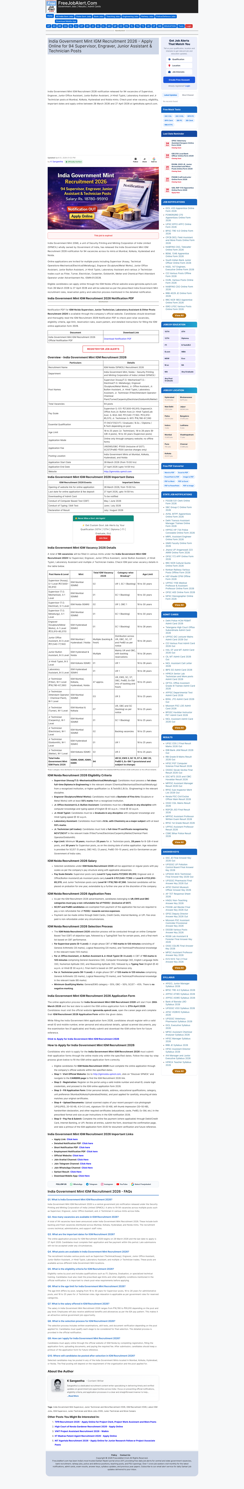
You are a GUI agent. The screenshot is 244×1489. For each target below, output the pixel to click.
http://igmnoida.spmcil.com (118, 471)
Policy (114, 1455)
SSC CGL (168, 116)
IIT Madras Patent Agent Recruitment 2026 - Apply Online (86, 1436)
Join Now (103, 538)
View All (179, 315)
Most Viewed (188, 95)
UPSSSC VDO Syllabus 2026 (180, 1008)
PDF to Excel (183, 481)
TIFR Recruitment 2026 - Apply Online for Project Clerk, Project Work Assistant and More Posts (105, 1422)
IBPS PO (190, 116)
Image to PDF (188, 477)
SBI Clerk (189, 120)
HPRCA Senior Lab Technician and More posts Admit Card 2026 (179, 676)
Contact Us (125, 1455)
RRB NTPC (169, 125)
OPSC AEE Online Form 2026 (180, 592)
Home (50, 16)
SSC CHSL (180, 116)
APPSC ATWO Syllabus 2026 (180, 994)
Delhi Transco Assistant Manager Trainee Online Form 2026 (178, 523)
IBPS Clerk (169, 120)
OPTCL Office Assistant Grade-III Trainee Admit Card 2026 (180, 686)
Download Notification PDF (117, 339)
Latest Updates (170, 95)
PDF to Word (169, 481)
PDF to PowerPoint (172, 486)
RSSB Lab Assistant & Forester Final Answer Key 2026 (179, 939)
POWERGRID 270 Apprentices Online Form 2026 (178, 218)
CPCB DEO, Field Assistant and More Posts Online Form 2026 (180, 240)
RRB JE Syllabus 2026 (177, 1045)
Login (187, 86)
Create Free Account (179, 80)
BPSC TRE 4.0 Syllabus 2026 (180, 990)
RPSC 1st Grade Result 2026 (180, 823)
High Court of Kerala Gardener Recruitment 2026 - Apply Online (89, 1426)
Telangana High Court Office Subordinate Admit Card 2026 (180, 630)
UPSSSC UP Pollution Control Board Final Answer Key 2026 (180, 867)
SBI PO (179, 120)
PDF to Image (188, 486)
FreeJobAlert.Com (77, 3)
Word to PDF (169, 473)
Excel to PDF (183, 473)
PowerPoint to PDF (172, 477)
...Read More (73, 1396)
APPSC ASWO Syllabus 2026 (180, 998)
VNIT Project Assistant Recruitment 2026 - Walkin (82, 1431)
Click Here (87, 1167)
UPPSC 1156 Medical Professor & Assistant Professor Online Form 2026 (180, 586)
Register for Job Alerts (103, 349)
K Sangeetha (56, 161)
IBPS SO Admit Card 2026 (179, 670)
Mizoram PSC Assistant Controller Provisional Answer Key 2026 (177, 923)
